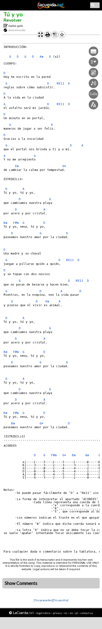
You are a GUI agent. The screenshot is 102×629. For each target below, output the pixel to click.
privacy (57, 613)
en (71, 613)
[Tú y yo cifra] (60, 600)
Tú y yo (13, 14)
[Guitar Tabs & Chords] (51, 7)
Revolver (13, 20)
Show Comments (21, 583)
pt (76, 613)
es (65, 613)
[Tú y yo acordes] (43, 600)
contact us (86, 613)
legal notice (43, 613)
